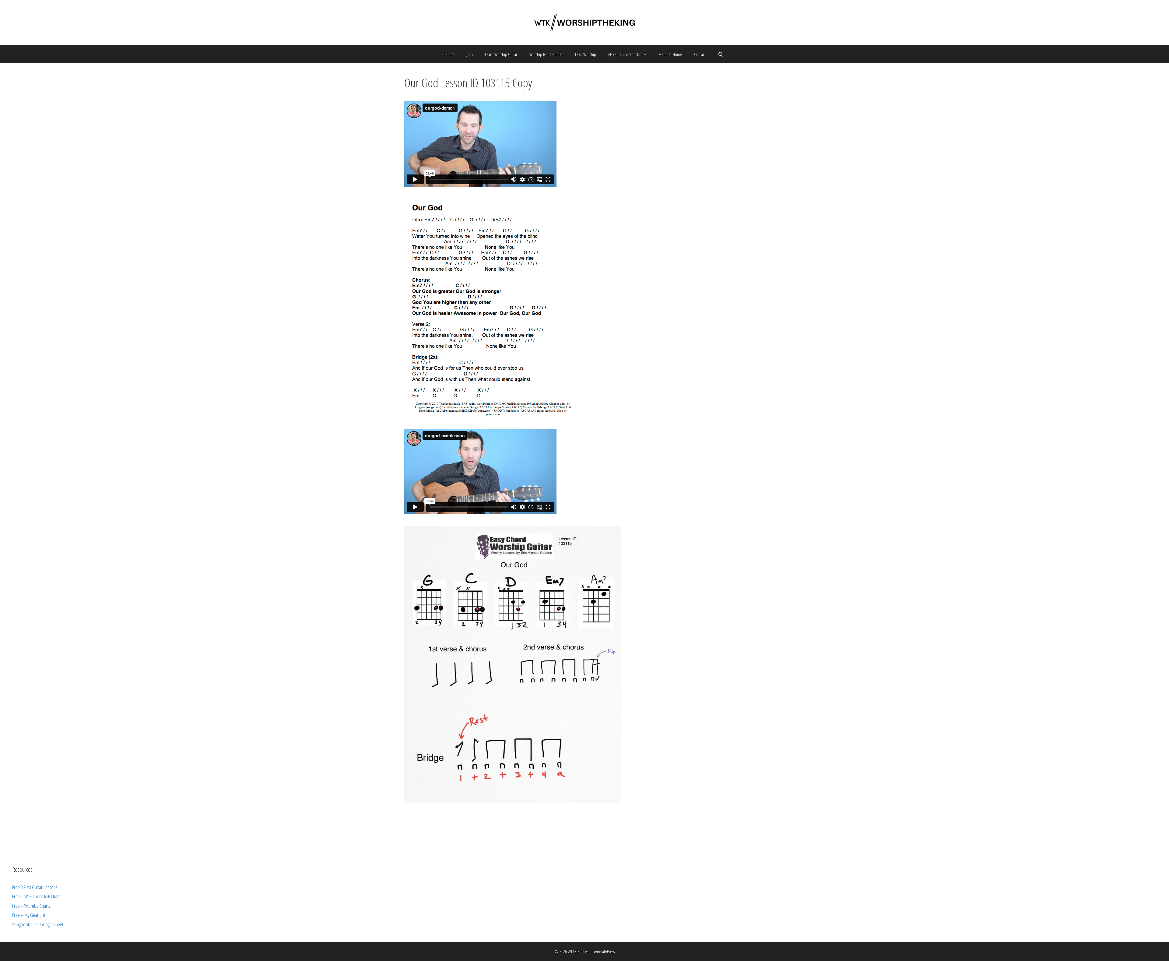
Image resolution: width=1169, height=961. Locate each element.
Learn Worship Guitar (501, 54)
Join (470, 54)
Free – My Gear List (28, 914)
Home (450, 54)
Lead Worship (585, 54)
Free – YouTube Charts (31, 905)
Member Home (670, 54)
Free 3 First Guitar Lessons (35, 887)
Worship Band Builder (546, 54)
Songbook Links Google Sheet (37, 924)
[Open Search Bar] (720, 54)
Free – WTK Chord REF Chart (36, 896)
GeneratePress (603, 951)
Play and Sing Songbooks (627, 54)
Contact (699, 54)
